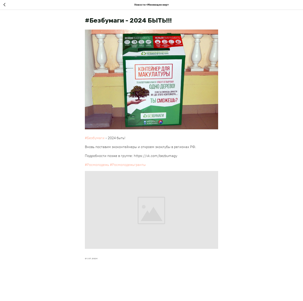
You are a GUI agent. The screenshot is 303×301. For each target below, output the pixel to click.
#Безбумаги (95, 138)
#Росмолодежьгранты (128, 165)
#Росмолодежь (97, 165)
